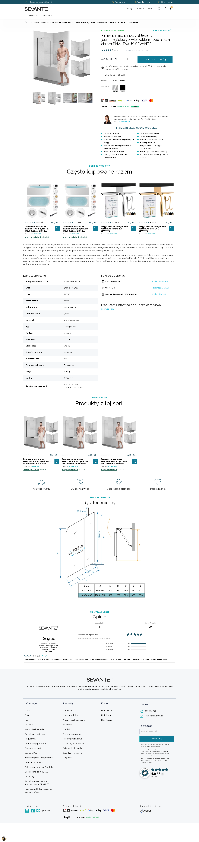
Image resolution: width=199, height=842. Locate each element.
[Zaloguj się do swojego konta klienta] (165, 8)
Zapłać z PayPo (32, 753)
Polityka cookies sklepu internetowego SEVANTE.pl (38, 782)
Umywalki (68, 758)
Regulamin (30, 739)
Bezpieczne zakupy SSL (36, 772)
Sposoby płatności (33, 748)
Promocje (67, 710)
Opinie (28, 715)
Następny (89, 58)
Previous (34, 98)
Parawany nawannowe (74, 743)
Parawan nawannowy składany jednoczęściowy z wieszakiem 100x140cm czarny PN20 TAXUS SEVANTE (76, 461)
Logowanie (106, 710)
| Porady (46, 810)
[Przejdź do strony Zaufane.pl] (145, 773)
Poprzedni (35, 58)
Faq (27, 720)
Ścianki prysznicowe (72, 753)
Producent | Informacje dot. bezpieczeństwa (38, 790)
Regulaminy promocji (35, 743)
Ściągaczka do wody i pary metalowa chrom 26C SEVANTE (114, 229)
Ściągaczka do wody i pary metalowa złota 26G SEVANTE (152, 229)
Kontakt (151, 8)
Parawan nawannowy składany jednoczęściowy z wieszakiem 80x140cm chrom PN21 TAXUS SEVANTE (115, 461)
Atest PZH (109, 288)
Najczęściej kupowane (74, 720)
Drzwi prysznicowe (72, 734)
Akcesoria (67, 725)
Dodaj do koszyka (153, 59)
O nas (27, 710)
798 (154, 776)
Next (90, 98)
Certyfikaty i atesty (34, 762)
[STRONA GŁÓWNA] (26, 22)
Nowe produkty (70, 715)
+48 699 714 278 (124, 122)
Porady (129, 8)
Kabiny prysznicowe (72, 739)
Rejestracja (106, 720)
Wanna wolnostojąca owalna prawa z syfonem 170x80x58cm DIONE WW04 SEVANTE (75, 229)
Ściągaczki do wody (72, 748)
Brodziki (67, 729)
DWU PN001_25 (112, 281)
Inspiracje (140, 8)
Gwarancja (30, 776)
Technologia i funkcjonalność (39, 758)
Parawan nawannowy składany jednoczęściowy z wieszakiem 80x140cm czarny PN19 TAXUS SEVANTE (37, 461)
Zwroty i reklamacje (34, 729)
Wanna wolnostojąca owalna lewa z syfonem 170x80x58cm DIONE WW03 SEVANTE (37, 229)
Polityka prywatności (35, 734)
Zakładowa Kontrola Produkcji (39, 767)
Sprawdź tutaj (107, 309)
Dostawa (29, 725)
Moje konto (106, 715)
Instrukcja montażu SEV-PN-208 (120, 294)
